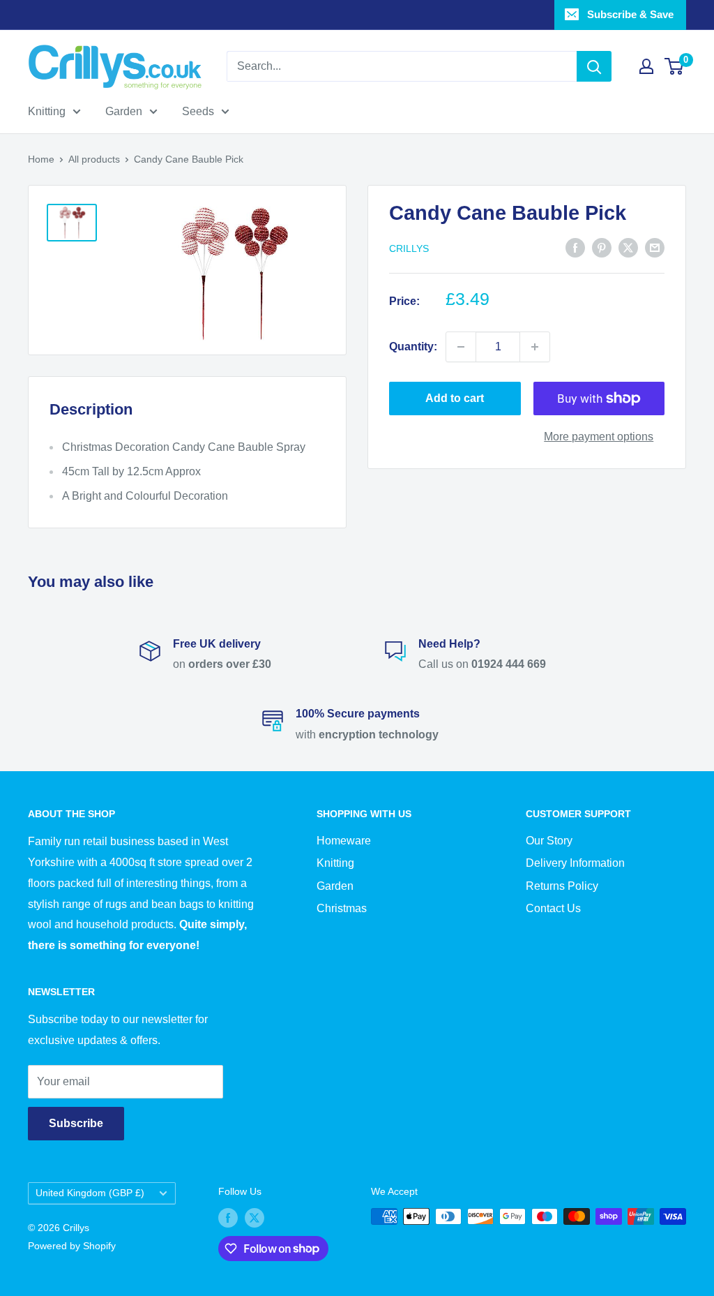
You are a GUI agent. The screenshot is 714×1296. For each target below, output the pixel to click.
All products (94, 159)
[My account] (646, 66)
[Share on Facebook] (575, 247)
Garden (123, 111)
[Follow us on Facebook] (228, 1218)
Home (41, 159)
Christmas (342, 908)
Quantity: (413, 346)
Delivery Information (575, 863)
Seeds (198, 111)
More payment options (598, 436)
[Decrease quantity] (461, 347)
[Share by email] (654, 247)
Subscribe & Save (630, 14)
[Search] (594, 66)
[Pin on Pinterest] (602, 247)
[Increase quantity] (534, 347)
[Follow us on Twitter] (254, 1218)
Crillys (409, 248)
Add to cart (454, 398)
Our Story (549, 841)
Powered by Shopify (72, 1245)
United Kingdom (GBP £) (90, 1193)
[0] (674, 66)
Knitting (47, 111)
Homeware (344, 841)
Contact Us (553, 908)
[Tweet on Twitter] (628, 247)
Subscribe (76, 1123)
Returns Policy (562, 886)
